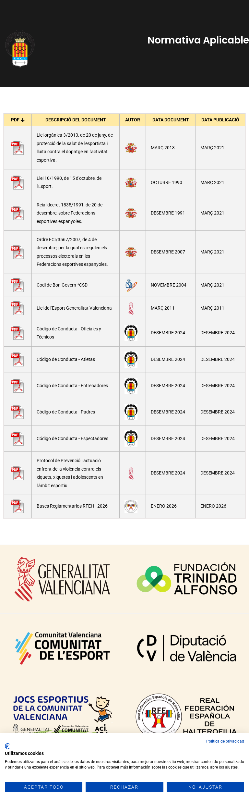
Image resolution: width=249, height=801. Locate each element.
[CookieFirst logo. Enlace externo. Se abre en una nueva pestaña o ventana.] (7, 746)
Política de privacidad (225, 741)
